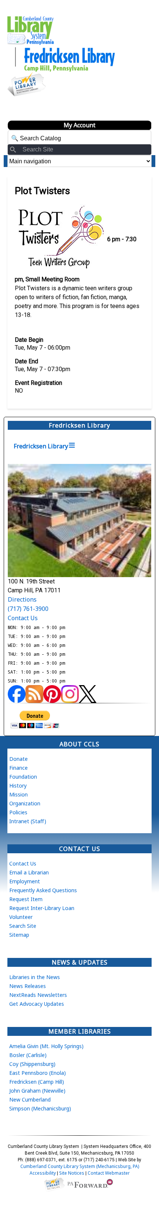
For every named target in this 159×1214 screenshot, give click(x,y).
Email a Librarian (29, 872)
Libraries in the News (34, 977)
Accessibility (43, 1173)
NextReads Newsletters (38, 994)
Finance (18, 767)
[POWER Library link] (54, 1184)
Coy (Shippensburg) (32, 1063)
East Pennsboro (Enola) (37, 1072)
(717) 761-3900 (28, 609)
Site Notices (71, 1173)
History (18, 785)
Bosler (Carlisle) (28, 1054)
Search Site (22, 925)
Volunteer (21, 916)
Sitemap (19, 934)
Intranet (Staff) (27, 821)
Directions (22, 599)
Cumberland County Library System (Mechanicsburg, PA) (79, 1166)
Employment (24, 881)
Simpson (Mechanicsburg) (40, 1108)
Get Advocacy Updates (36, 1003)
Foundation (23, 776)
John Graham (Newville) (37, 1090)
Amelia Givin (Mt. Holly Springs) (46, 1046)
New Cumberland (30, 1099)
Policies (18, 812)
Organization (24, 803)
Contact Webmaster (109, 1173)
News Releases (27, 985)
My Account (79, 125)
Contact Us (23, 618)
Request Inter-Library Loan (41, 908)
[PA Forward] (91, 1184)
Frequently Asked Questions (43, 890)
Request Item (26, 899)
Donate (18, 758)
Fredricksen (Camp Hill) (36, 1081)
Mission (18, 794)
